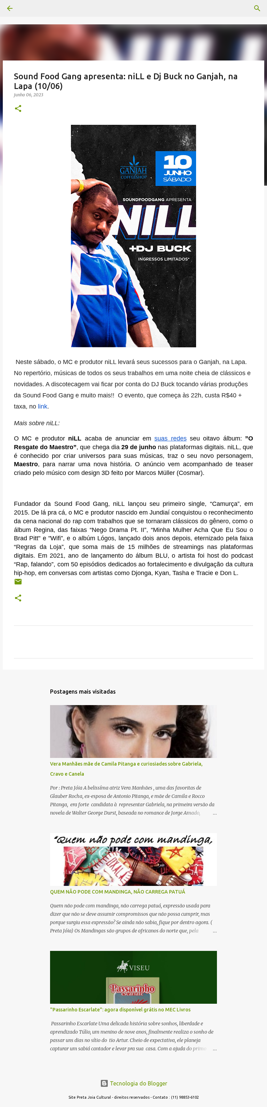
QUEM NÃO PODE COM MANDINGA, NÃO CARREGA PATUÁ (117, 892)
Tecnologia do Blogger (137, 1083)
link (42, 406)
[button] (18, 109)
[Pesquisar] (29, 8)
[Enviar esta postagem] (18, 584)
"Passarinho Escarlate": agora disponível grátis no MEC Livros (120, 1009)
